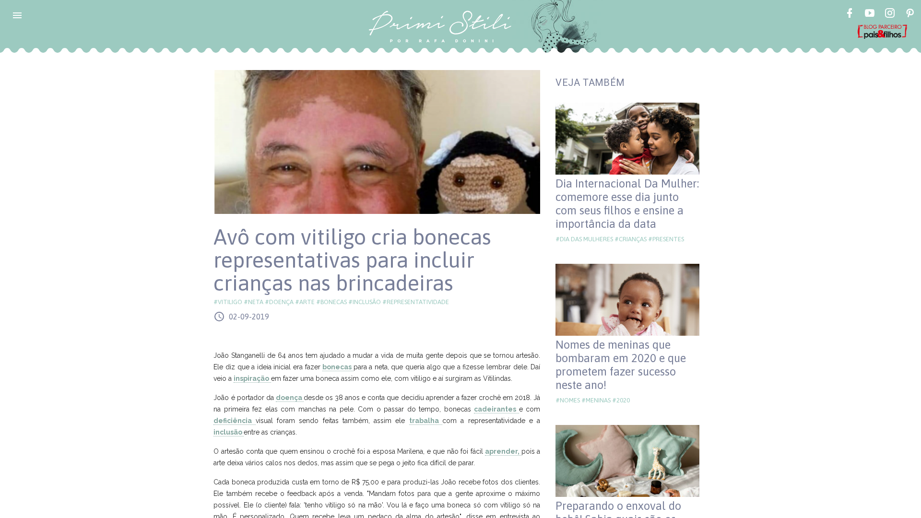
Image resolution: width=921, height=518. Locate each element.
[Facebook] (849, 14)
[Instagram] (889, 14)
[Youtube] (869, 14)
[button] (17, 15)
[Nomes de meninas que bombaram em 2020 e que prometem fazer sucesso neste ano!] (627, 300)
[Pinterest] (910, 14)
